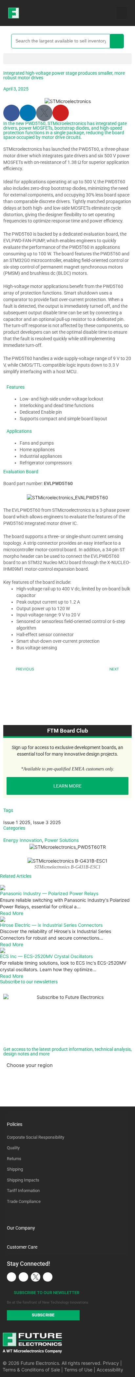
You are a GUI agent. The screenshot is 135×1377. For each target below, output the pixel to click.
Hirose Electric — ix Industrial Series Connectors (51, 925)
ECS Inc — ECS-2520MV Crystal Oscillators (46, 956)
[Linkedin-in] (28, 113)
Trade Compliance (24, 1201)
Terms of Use (78, 1369)
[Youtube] (60, 113)
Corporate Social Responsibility (35, 1137)
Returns (14, 1158)
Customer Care (22, 1247)
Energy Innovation (22, 840)
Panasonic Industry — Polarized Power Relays (49, 893)
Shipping (15, 1169)
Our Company (21, 1228)
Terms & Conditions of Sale (31, 1369)
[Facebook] (11, 113)
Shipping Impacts (23, 1180)
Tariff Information (23, 1190)
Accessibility (110, 1369)
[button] (121, 13)
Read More (11, 913)
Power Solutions (62, 840)
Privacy (111, 1363)
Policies (14, 1124)
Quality (13, 1147)
